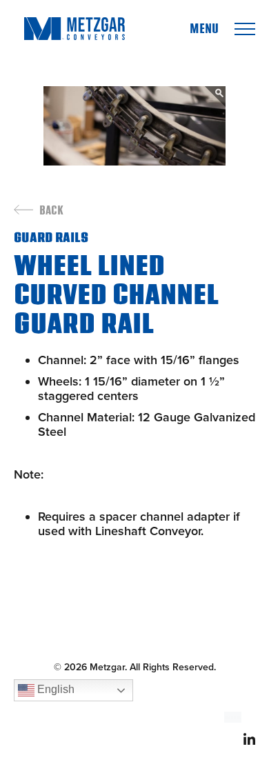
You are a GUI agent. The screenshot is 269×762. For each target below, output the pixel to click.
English (54, 689)
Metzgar (74, 28)
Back (51, 211)
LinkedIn (249, 739)
